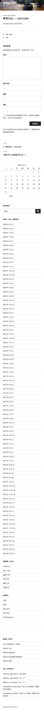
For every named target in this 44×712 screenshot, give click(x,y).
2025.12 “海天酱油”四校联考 (12, 657)
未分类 (5, 566)
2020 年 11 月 (7, 338)
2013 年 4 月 (7, 515)
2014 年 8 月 (7, 477)
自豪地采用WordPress (10, 707)
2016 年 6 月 (7, 418)
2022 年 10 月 (7, 304)
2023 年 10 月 (7, 275)
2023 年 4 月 (7, 296)
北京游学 (22, 674)
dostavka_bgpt (8, 674)
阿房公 (14, 15)
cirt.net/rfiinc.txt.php (9, 686)
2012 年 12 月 (7, 524)
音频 (10, 34)
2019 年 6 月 (7, 355)
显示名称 (6, 83)
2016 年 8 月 (7, 410)
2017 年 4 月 (7, 393)
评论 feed (6, 613)
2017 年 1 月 (7, 406)
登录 (4, 604)
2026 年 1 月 (7, 233)
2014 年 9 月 (7, 473)
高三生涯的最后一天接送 (11, 644)
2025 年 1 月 (7, 249)
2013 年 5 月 (7, 511)
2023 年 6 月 (7, 287)
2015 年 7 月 (7, 444)
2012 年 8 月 (7, 541)
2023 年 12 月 (7, 271)
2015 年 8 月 (7, 439)
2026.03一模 (7, 648)
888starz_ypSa (8, 678)
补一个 (22, 678)
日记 (7, 37)
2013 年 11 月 (7, 490)
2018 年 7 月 (7, 363)
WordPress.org (8, 617)
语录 (7, 34)
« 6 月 (11, 196)
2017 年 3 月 (7, 397)
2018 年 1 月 (7, 372)
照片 (4, 570)
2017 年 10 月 (7, 380)
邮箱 (4, 94)
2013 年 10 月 (7, 494)
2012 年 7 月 (7, 545)
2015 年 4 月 (7, 448)
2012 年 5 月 (7, 553)
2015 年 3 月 (7, 452)
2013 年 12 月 (7, 486)
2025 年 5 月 (7, 245)
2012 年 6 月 (7, 549)
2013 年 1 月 (7, 520)
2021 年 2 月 (7, 330)
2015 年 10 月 (7, 435)
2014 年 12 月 (7, 465)
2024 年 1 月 (7, 266)
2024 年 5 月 (7, 258)
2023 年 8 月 (7, 279)
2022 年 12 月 (7, 300)
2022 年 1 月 (7, 317)
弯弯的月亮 (9, 3)
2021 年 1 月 (7, 334)
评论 (5, 55)
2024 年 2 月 (7, 262)
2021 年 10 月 (7, 325)
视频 (4, 575)
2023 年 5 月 (7, 292)
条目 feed (6, 609)
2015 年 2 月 (7, 456)
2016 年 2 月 (7, 431)
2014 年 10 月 (7, 469)
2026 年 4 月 (7, 228)
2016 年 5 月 (7, 423)
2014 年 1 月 (7, 482)
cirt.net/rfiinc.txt (8, 693)
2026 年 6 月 (7, 224)
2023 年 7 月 (7, 283)
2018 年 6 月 (7, 368)
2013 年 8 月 (7, 503)
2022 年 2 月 (7, 313)
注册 (4, 600)
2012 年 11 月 (7, 528)
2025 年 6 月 (7, 241)
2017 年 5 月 (7, 389)
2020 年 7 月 (7, 342)
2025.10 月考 (7, 661)
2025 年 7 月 (7, 237)
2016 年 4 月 (7, 427)
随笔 (4, 583)
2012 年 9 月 (7, 536)
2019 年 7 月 (7, 351)
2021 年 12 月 (7, 321)
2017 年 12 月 (7, 376)
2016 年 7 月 (7, 414)
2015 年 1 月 (7, 461)
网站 (4, 105)
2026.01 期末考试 (9, 652)
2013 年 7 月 (7, 507)
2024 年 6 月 (7, 254)
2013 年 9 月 (7, 499)
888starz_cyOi (8, 682)
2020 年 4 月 (7, 347)
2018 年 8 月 (7, 359)
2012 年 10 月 (7, 532)
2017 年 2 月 (7, 401)
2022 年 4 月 (7, 309)
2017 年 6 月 (7, 385)
